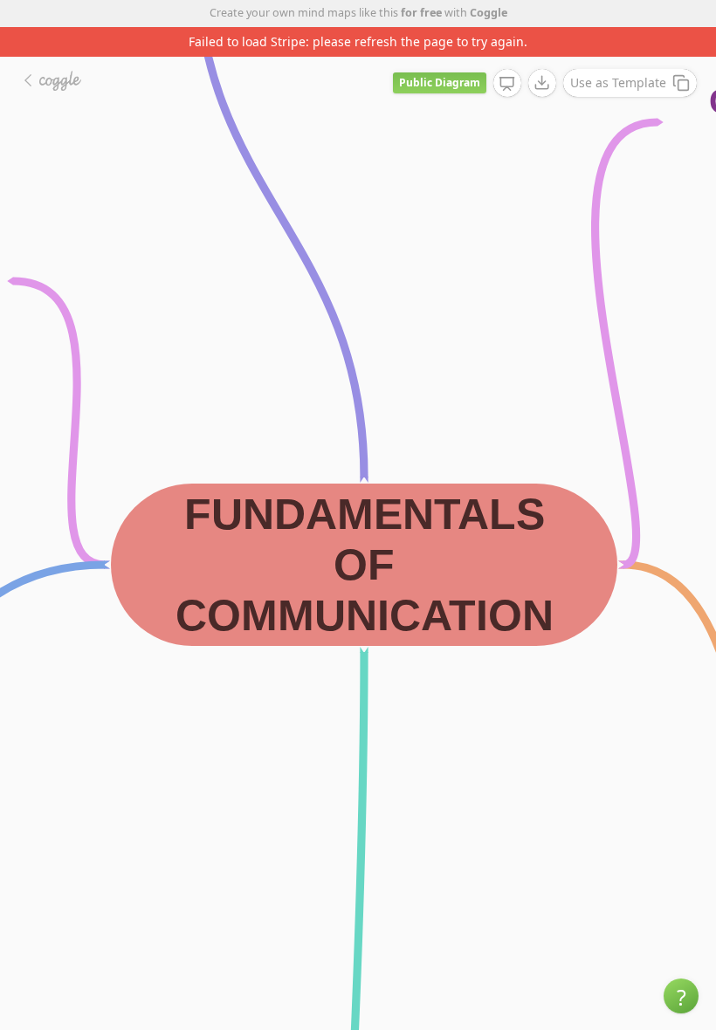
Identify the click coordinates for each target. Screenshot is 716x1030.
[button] (681, 995)
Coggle (488, 12)
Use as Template (618, 82)
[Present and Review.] (507, 84)
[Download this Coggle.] (542, 83)
